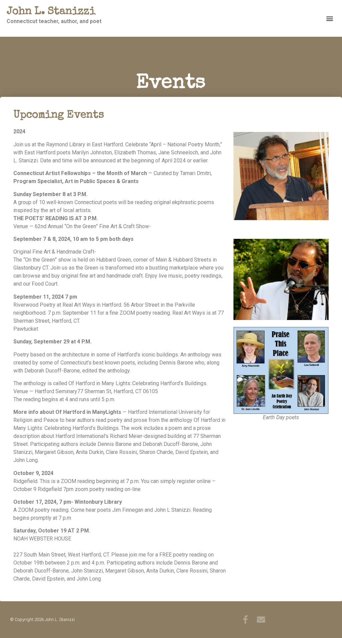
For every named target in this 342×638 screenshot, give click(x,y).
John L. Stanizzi (51, 11)
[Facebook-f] (245, 619)
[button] (329, 18)
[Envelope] (261, 619)
